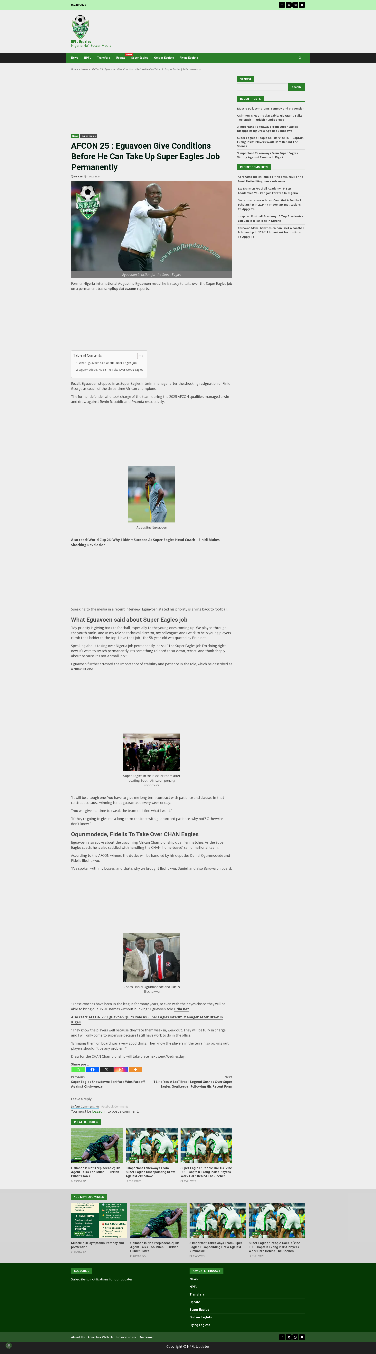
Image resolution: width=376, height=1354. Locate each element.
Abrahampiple (248, 177)
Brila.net (181, 1009)
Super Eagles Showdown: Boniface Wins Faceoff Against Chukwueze (108, 1082)
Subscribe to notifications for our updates (102, 1279)
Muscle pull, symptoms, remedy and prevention (270, 108)
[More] (135, 1069)
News (74, 57)
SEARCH (245, 79)
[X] (107, 1069)
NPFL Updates (81, 41)
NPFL (87, 57)
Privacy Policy (126, 1337)
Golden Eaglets (164, 57)
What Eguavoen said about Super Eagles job (108, 363)
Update (122, 56)
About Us (78, 1337)
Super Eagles (139, 57)
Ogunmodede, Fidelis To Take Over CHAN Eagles (111, 369)
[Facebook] (92, 1069)
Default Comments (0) (85, 1106)
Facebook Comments (114, 1106)
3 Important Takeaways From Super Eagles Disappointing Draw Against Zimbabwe (151, 1145)
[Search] (300, 58)
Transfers (103, 57)
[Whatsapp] (78, 1069)
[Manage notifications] (8, 1345)
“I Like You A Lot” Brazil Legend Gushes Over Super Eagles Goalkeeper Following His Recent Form (192, 1082)
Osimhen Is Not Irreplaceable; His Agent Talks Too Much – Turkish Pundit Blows (97, 1145)
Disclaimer (146, 1337)
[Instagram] (121, 1069)
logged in (99, 1111)
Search (296, 87)
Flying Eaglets (189, 57)
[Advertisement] (151, 105)
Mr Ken (78, 176)
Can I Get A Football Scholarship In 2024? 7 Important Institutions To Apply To (269, 204)
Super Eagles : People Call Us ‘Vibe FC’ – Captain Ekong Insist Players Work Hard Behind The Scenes (206, 1145)
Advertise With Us (101, 1337)
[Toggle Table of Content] (138, 356)
